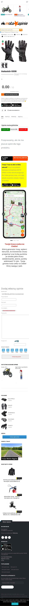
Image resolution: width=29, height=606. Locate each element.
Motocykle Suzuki (15, 569)
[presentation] (3, 50)
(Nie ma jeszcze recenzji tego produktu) (20, 74)
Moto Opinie (10, 34)
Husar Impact (11, 419)
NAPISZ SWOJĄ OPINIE (11, 94)
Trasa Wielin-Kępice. (10, 459)
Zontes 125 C (4, 367)
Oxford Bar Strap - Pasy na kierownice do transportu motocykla (12, 498)
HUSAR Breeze (11, 412)
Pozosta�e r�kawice (9, 36)
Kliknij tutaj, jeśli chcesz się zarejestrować (14, 294)
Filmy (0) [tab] (7, 116)
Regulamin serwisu (5, 558)
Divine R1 (10, 405)
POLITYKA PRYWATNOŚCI (6, 557)
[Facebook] (2, 110)
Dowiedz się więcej (21, 601)
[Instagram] (9, 537)
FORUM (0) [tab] (13, 116)
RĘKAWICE (25, 34)
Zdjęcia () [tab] (20, 116)
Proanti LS (10, 425)
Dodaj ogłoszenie (14, 437)
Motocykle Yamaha (6, 569)
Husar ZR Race (11, 398)
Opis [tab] (2, 116)
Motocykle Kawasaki (6, 572)
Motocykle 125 (14, 567)
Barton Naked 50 (8, 14)
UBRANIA (18, 34)
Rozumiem (15, 604)
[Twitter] (5, 110)
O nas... (2, 560)
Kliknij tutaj (15, 533)
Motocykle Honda (5, 567)
